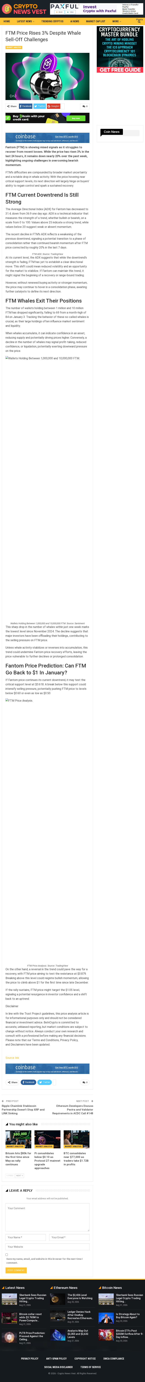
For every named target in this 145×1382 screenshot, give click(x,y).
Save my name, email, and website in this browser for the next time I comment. (44, 1261)
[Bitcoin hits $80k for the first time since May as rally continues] (18, 1139)
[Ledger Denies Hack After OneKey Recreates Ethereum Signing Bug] (57, 1316)
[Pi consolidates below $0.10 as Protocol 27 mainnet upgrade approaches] (47, 1139)
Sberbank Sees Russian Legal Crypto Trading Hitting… (32, 1298)
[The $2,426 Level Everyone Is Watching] (57, 1299)
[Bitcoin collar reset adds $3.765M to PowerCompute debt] (9, 1318)
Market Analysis (14, 47)
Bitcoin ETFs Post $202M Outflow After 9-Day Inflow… (129, 1334)
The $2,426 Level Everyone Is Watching (80, 1297)
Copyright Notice (85, 1358)
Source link (12, 1057)
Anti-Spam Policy (56, 1358)
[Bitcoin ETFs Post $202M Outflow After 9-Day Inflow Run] (106, 1334)
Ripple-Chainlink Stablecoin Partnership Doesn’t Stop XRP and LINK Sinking (23, 1109)
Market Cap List (95, 21)
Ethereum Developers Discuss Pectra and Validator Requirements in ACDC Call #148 (72, 1109)
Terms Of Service (90, 1367)
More (115, 21)
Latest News (24, 21)
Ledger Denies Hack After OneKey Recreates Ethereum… (80, 1315)
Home (7, 21)
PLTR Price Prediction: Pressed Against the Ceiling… (32, 1336)
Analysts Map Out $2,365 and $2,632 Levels (78, 1334)
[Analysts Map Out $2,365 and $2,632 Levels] (57, 1334)
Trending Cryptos (52, 21)
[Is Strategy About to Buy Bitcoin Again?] (106, 1318)
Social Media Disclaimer (58, 1367)
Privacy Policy (29, 1358)
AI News (74, 21)
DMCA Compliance (113, 1358)
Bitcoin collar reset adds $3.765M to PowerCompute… (30, 1317)
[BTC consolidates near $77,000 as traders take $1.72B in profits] (76, 1139)
